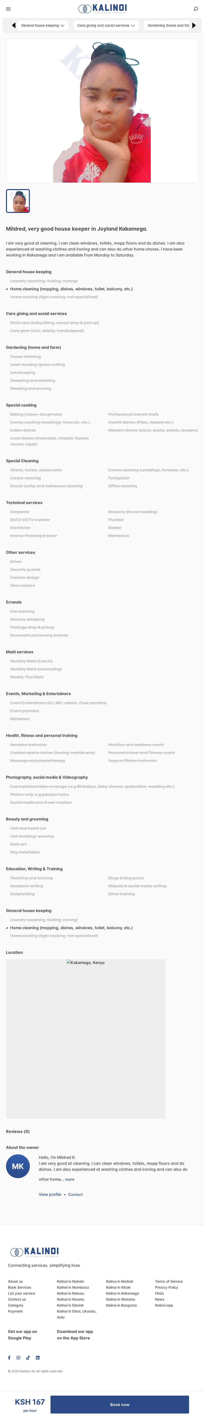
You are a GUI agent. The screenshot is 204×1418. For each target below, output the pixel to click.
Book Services (19, 1287)
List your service (21, 1293)
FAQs (159, 1293)
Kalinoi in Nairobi (70, 1281)
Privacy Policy (166, 1287)
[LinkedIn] (38, 1357)
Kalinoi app (164, 1305)
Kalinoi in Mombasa (73, 1287)
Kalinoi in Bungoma (121, 1305)
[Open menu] (8, 9)
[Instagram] (18, 1357)
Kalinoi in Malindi (119, 1281)
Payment (15, 1311)
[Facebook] (10, 1357)
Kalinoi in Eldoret (70, 1305)
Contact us (17, 1299)
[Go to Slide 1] (18, 201)
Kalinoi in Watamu (120, 1299)
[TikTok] (28, 1357)
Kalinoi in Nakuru (70, 1293)
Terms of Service (169, 1281)
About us (15, 1281)
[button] (102, 111)
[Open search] (196, 9)
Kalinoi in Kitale (118, 1287)
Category (15, 1305)
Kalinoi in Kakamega (122, 1293)
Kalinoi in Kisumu (70, 1299)
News (159, 1299)
